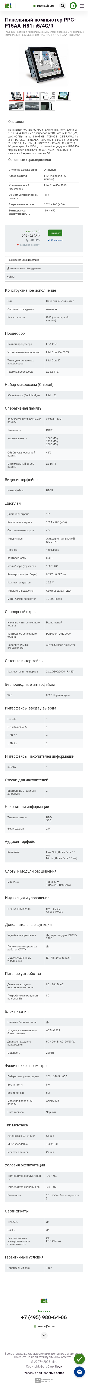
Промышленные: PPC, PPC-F (37, 35)
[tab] (16, 96)
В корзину (55, 233)
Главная (9, 32)
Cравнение (57, 240)
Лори (58, 1366)
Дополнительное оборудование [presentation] (24, 268)
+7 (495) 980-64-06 (44, 1317)
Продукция (21, 32)
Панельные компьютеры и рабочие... (49, 32)
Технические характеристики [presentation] (23, 260)
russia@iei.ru (45, 5)
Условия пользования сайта (44, 1373)
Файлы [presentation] (11, 276)
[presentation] (16, 99)
